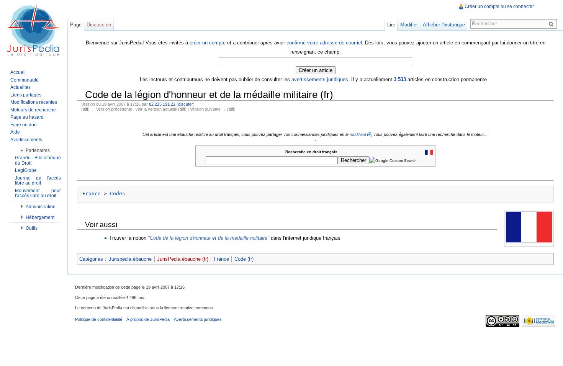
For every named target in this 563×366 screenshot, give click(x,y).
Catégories (91, 259)
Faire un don (23, 124)
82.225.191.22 (162, 104)
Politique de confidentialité (98, 319)
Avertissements (26, 139)
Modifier (409, 25)
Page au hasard (27, 117)
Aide (15, 132)
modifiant (358, 134)
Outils (32, 228)
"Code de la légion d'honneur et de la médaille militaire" (208, 238)
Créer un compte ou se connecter (499, 6)
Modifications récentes (33, 102)
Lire (391, 25)
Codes (117, 193)
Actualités (20, 87)
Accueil (18, 72)
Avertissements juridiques (198, 319)
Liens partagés (25, 95)
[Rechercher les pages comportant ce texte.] (552, 24)
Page (76, 25)
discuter (185, 104)
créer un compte (208, 43)
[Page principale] (33, 30)
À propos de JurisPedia (148, 319)
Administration (41, 206)
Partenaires (38, 150)
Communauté (24, 80)
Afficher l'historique (444, 25)
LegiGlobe (26, 170)
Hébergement (40, 217)
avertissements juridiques (319, 79)
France (91, 193)
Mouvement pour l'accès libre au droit (38, 193)
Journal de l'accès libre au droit (38, 180)
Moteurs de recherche (33, 110)
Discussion (99, 25)
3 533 (400, 79)
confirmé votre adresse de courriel (324, 43)
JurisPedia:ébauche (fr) (182, 259)
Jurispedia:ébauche (130, 259)
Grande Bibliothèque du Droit (38, 160)
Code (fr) (244, 259)
